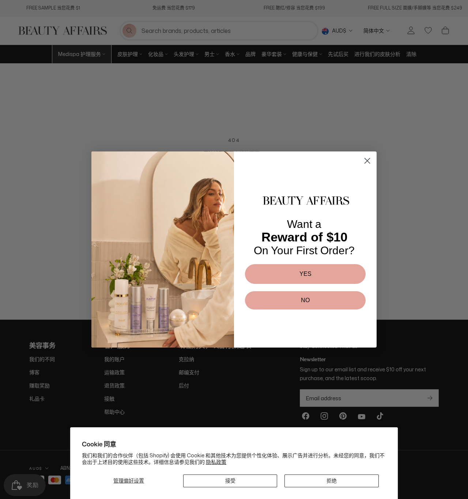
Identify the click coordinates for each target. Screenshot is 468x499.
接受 (230, 480)
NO (305, 300)
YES (305, 274)
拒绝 (332, 480)
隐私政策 (216, 461)
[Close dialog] (367, 160)
